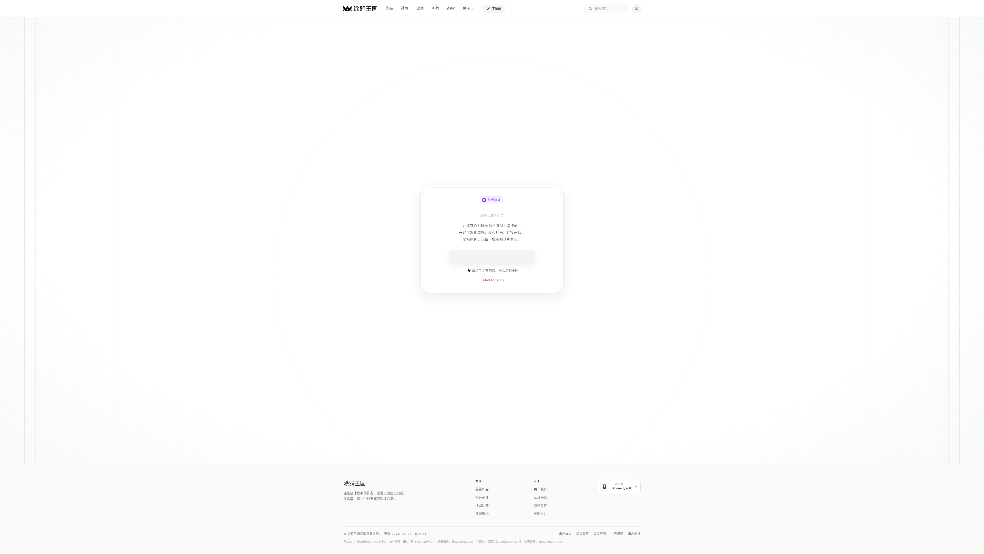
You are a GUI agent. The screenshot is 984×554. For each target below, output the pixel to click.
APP (451, 8)
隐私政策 (582, 534)
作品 (389, 8)
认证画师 (540, 497)
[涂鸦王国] (360, 8)
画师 (435, 8)
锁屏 (404, 8)
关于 (466, 8)
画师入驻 (540, 513)
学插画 (496, 9)
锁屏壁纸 (482, 513)
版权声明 (599, 534)
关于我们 (540, 489)
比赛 (420, 8)
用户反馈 (634, 534)
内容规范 (617, 534)
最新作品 (482, 489)
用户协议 (565, 534)
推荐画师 (482, 497)
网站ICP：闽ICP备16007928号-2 (364, 541)
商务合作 (540, 505)
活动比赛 (482, 505)
